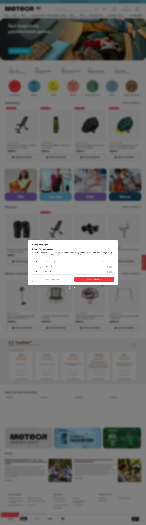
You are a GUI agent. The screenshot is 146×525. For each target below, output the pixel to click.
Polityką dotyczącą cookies (77, 252)
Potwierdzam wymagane (52, 279)
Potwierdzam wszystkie (94, 279)
